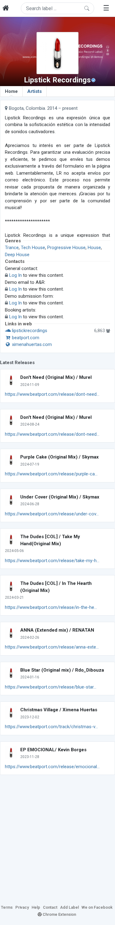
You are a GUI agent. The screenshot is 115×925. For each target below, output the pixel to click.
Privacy (22, 907)
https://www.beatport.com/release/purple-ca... (51, 474)
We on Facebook (97, 907)
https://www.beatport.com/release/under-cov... (52, 514)
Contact (50, 907)
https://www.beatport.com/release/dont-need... (52, 394)
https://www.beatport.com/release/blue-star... (50, 687)
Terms (7, 907)
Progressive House (66, 247)
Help (36, 907)
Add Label (69, 907)
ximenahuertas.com (31, 344)
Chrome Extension (59, 914)
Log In (15, 275)
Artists (34, 91)
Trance (12, 247)
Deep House (17, 254)
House (94, 247)
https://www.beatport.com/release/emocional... (52, 766)
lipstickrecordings (29, 330)
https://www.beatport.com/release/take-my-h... (52, 560)
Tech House (33, 247)
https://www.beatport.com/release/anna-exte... (52, 647)
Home (11, 91)
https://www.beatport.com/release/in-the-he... (51, 607)
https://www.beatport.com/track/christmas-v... (51, 726)
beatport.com (25, 337)
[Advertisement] (57, 838)
